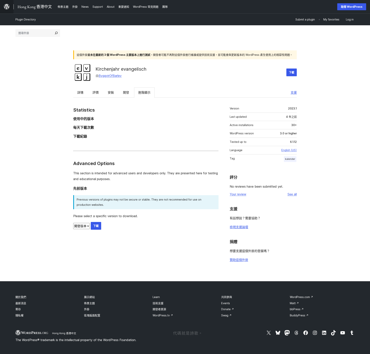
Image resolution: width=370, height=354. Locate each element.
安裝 (111, 92)
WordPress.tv (163, 315)
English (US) (289, 150)
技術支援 (158, 303)
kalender (290, 159)
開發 (126, 92)
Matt (294, 303)
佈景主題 (89, 303)
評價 (95, 92)
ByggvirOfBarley (110, 76)
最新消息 (20, 303)
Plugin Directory (25, 19)
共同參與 (226, 297)
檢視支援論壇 (239, 227)
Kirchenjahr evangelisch (121, 69)
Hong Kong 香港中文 (64, 333)
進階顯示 (144, 92)
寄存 (18, 309)
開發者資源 (159, 309)
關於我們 (20, 297)
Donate (227, 309)
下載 (291, 72)
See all (292, 194)
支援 (294, 92)
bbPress (297, 309)
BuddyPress (299, 315)
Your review (238, 194)
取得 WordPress (351, 6)
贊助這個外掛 (239, 260)
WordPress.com (301, 297)
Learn (156, 297)
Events (225, 303)
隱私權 (19, 315)
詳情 (80, 92)
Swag (226, 315)
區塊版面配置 (92, 315)
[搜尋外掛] (56, 33)
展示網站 (89, 297)
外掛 (86, 309)
